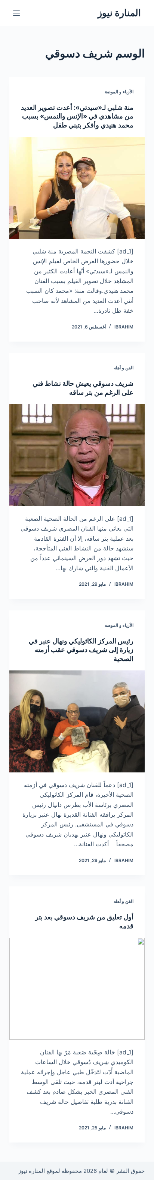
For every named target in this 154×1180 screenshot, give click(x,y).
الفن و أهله (123, 367)
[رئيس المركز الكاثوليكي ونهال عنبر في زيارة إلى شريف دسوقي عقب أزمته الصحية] (77, 721)
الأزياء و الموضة (119, 91)
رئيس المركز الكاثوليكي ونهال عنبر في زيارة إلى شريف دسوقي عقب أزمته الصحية (81, 650)
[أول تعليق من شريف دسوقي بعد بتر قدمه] (77, 989)
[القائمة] (16, 13)
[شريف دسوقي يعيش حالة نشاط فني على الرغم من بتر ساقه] (77, 455)
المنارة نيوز (119, 12)
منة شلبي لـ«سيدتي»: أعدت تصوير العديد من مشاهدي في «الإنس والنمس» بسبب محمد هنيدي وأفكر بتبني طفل (77, 116)
